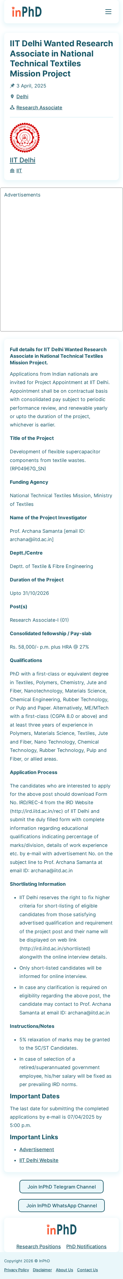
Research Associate (39, 107)
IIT (19, 170)
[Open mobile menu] (108, 11)
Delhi (22, 96)
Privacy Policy (16, 1269)
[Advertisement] (61, 265)
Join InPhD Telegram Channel (61, 1187)
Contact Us (87, 1269)
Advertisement (36, 1149)
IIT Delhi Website (39, 1160)
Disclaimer (42, 1269)
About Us (64, 1269)
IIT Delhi (23, 160)
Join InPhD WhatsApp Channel (61, 1206)
